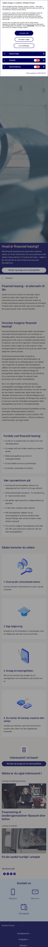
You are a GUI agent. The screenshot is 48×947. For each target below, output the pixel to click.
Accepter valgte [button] (24, 39)
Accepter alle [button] (24, 33)
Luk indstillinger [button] (23, 46)
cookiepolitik (30, 26)
